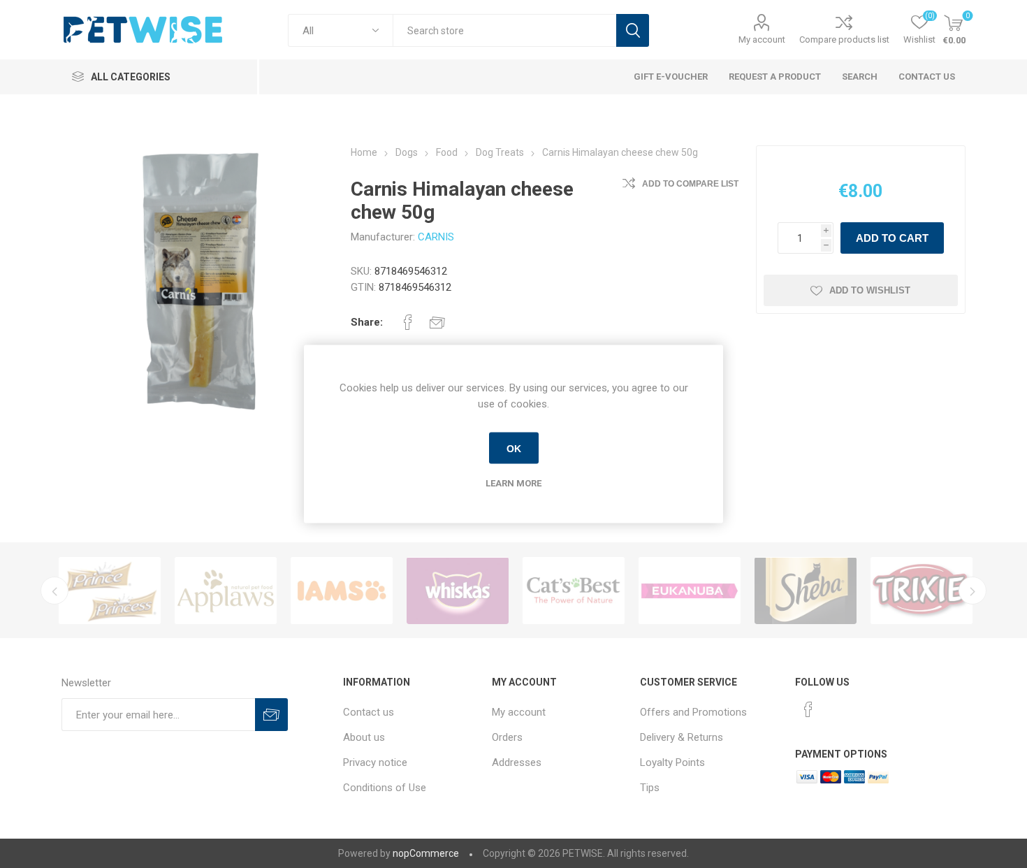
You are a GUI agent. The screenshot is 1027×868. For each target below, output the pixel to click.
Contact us (368, 712)
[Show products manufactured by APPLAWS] (226, 590)
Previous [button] (54, 591)
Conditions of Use (384, 787)
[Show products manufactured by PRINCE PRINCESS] (110, 590)
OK (514, 448)
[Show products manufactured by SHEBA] (806, 590)
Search (632, 30)
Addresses (516, 762)
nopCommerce (426, 853)
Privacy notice (375, 762)
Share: (367, 322)
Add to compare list (690, 184)
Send (271, 714)
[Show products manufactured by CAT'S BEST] (574, 590)
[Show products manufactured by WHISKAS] (458, 590)
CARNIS (436, 237)
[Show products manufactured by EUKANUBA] (690, 590)
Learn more (513, 483)
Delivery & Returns (681, 737)
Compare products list (844, 39)
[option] (110, 590)
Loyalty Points (672, 762)
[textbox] (504, 30)
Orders (507, 737)
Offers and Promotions (693, 712)
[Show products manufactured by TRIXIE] (922, 590)
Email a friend (437, 322)
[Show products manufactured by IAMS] (342, 590)
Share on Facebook (408, 322)
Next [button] (972, 591)
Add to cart (892, 238)
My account (761, 39)
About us (364, 737)
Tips (650, 787)
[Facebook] (808, 709)
